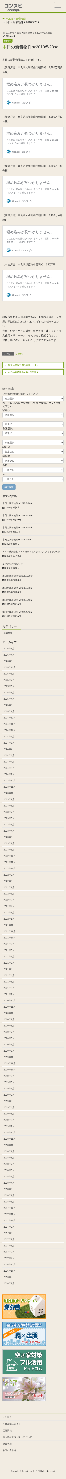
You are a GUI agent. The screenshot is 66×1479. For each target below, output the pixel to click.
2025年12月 (10, 667)
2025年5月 (9, 692)
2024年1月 (9, 774)
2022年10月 (10, 868)
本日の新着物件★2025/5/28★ (17, 503)
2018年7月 (9, 1164)
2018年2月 (9, 1195)
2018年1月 (9, 1201)
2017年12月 (10, 1208)
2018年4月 (9, 1182)
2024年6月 (9, 755)
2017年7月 (9, 1239)
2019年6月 (9, 1094)
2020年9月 (9, 1019)
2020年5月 (9, 1044)
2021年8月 (9, 950)
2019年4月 (9, 1107)
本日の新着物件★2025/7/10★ (17, 600)
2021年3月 (9, 981)
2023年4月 (9, 831)
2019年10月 (10, 1069)
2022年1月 (9, 919)
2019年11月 (9, 1063)
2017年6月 (9, 1245)
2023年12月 (10, 780)
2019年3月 (9, 1113)
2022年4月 (9, 906)
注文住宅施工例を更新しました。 (25, 365)
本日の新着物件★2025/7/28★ (17, 588)
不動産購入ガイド (12, 1424)
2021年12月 (10, 925)
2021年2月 (9, 988)
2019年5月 (9, 1101)
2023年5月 (9, 824)
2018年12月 (10, 1132)
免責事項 (7, 1443)
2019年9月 (9, 1076)
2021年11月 (9, 931)
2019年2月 (9, 1120)
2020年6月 (9, 1038)
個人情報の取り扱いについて (17, 1437)
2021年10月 (10, 937)
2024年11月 (9, 724)
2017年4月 (9, 1258)
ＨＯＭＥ (6, 1417)
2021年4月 (9, 975)
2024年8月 (9, 743)
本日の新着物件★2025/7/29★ (17, 576)
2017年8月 (9, 1233)
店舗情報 (7, 1430)
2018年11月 (9, 1138)
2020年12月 (10, 1000)
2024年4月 (9, 761)
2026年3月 (9, 661)
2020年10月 (10, 1013)
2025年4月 (9, 699)
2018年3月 (9, 1189)
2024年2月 (9, 768)
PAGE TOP (61, 1432)
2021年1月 (9, 994)
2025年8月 (9, 673)
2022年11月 (9, 862)
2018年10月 (10, 1145)
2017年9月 (9, 1226)
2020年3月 (9, 1050)
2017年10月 (10, 1220)
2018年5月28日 (13, 32)
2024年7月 (9, 749)
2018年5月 (9, 1176)
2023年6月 (9, 818)
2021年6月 (9, 963)
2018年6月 (9, 1170)
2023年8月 (9, 805)
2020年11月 (9, 1007)
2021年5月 (9, 969)
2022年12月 (10, 856)
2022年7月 (9, 887)
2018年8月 (9, 1157)
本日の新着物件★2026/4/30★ (17, 515)
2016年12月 (10, 1264)
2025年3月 (9, 705)
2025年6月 (9, 686)
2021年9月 (9, 944)
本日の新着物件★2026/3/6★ (17, 539)
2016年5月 (9, 1277)
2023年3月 (9, 837)
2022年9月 (9, 875)
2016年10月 (10, 1270)
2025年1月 (9, 711)
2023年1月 (9, 849)
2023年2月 (9, 843)
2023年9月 (9, 799)
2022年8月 (9, 881)
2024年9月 (9, 736)
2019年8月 (9, 1082)
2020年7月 (9, 1032)
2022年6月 (9, 893)
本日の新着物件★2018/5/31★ (23, 372)
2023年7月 (9, 812)
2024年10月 (10, 730)
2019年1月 (9, 1126)
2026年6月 (9, 648)
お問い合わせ (9, 1450)
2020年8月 (9, 1025)
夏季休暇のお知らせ (12, 563)
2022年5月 (9, 900)
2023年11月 (9, 787)
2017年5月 (9, 1252)
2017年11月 (9, 1214)
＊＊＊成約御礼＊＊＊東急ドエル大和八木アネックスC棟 (31, 551)
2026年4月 (9, 655)
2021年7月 (9, 956)
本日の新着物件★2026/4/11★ (17, 527)
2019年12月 (10, 1057)
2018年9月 (9, 1151)
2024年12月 (10, 717)
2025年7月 (9, 680)
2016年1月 (9, 1283)
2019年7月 (9, 1088)
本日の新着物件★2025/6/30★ (17, 612)
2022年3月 (9, 912)
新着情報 (8, 41)
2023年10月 (10, 793)
